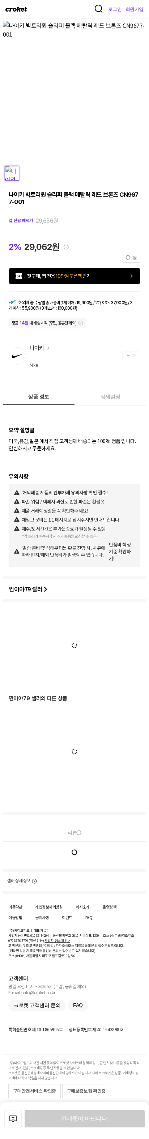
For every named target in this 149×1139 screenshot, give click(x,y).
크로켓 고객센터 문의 (37, 1005)
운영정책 (109, 907)
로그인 (115, 9)
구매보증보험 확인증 (86, 1090)
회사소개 (82, 907)
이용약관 (15, 907)
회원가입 (134, 9)
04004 (20, 955)
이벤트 (67, 917)
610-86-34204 (39, 935)
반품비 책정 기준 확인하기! (120, 551)
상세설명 (110, 396)
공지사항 (42, 917)
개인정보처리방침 (49, 907)
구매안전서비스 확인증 (34, 1090)
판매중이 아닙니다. (84, 1118)
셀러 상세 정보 (18, 880)
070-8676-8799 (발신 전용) (26, 940)
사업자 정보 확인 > (57, 940)
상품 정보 (38, 396)
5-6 (73, 955)
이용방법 (15, 917)
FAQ (89, 917)
